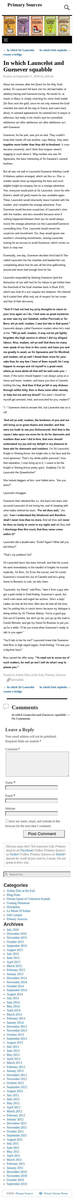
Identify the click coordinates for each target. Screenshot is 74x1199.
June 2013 (13, 1050)
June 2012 (13, 1099)
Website (10, 808)
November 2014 (17, 982)
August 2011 (15, 1139)
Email (10, 795)
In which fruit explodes (55, 50)
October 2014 (15, 986)
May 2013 (13, 1054)
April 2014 (13, 1010)
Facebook (26, 850)
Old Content (14, 915)
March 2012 (14, 1111)
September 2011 (17, 1135)
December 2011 (16, 1123)
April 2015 (13, 962)
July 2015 (13, 954)
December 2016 (17, 933)
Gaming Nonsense (18, 903)
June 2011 (13, 1147)
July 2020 (13, 929)
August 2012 (15, 1091)
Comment (12, 749)
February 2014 (16, 1018)
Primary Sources (24, 4)
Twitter (14, 854)
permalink (17, 679)
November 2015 (17, 937)
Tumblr (60, 854)
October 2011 (15, 1131)
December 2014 (17, 978)
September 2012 (17, 1087)
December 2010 (17, 1171)
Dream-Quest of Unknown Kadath (28, 898)
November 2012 (17, 1079)
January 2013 (15, 1071)
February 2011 (16, 1163)
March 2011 (14, 1159)
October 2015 (15, 941)
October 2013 (15, 1034)
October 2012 (15, 1083)
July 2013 (13, 1046)
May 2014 (13, 1006)
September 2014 (17, 990)
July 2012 (13, 1095)
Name (10, 782)
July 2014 (13, 998)
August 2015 (15, 950)
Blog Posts (13, 895)
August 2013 (15, 1042)
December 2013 (17, 1026)
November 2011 (17, 1127)
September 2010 (17, 1184)
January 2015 (15, 974)
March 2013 (14, 1062)
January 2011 (15, 1168)
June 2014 (13, 1002)
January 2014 (15, 1022)
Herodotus (13, 907)
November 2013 (17, 1030)
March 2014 (14, 1014)
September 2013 (17, 1038)
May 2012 (13, 1103)
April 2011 (13, 1155)
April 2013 (13, 1058)
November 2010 (17, 1175)
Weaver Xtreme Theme (56, 1193)
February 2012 (16, 1115)
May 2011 (13, 1151)
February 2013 (16, 1067)
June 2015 (13, 957)
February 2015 (16, 970)
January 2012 (15, 1119)
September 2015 (17, 945)
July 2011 (13, 1143)
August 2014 (15, 994)
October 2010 (15, 1180)
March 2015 (14, 966)
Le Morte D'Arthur (18, 911)
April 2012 (13, 1107)
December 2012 (17, 1075)
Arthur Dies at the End (29, 675)
